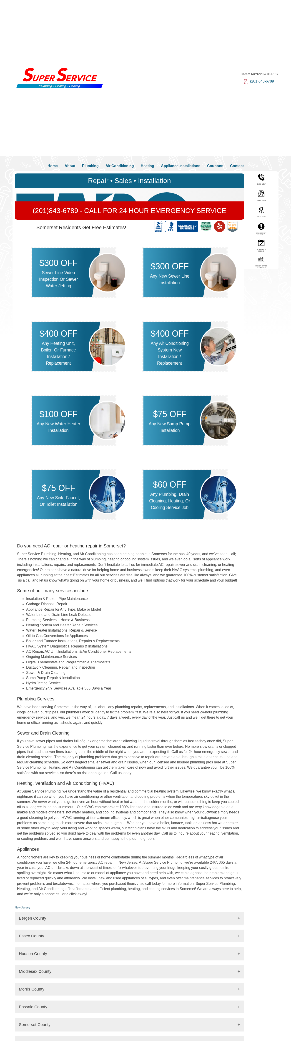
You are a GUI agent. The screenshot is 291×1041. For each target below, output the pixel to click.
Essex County (31, 936)
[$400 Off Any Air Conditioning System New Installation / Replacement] (218, 346)
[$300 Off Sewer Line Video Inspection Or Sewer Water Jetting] (107, 272)
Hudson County (33, 953)
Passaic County (33, 1007)
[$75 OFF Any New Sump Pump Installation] (218, 420)
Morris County (31, 989)
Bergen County (32, 918)
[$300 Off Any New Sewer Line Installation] (218, 272)
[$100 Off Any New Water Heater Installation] (107, 420)
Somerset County (34, 1024)
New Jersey (22, 907)
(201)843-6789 (56, 210)
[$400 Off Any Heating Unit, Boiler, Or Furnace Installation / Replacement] (107, 346)
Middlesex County (35, 971)
